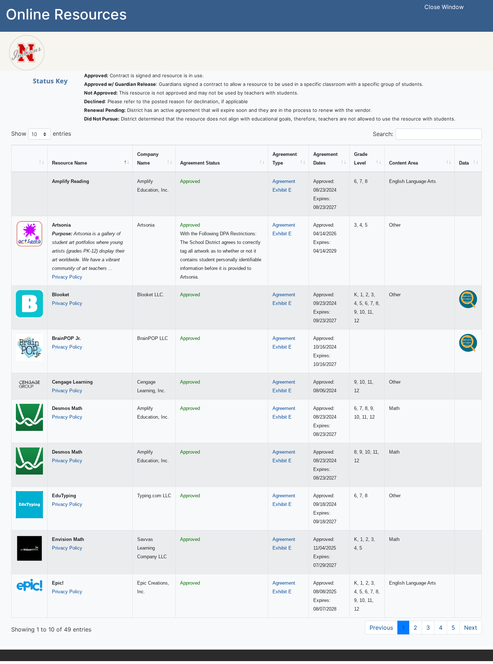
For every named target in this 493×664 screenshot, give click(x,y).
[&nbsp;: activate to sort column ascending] (30, 158)
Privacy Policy (67, 277)
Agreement (283, 181)
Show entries (41, 133)
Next (470, 627)
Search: (383, 133)
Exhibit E (282, 190)
